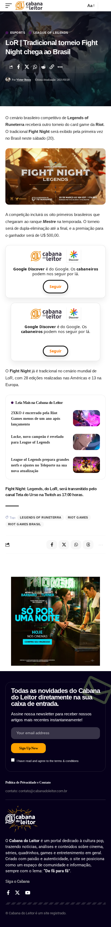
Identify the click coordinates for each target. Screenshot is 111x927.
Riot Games (78, 517)
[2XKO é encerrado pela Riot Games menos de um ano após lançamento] (86, 418)
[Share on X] (26, 67)
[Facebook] (8, 893)
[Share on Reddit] (43, 67)
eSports (17, 32)
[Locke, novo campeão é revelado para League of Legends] (86, 442)
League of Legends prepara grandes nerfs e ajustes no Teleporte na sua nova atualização (40, 465)
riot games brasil (24, 524)
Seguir (55, 286)
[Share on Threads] (88, 544)
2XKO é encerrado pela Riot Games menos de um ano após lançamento (35, 418)
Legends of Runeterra (40, 517)
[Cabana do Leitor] (29, 5)
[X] (17, 893)
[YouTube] (28, 893)
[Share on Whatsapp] (35, 67)
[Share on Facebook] (18, 67)
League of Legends (50, 32)
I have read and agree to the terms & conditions (48, 760)
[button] (10, 5)
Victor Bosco (23, 79)
